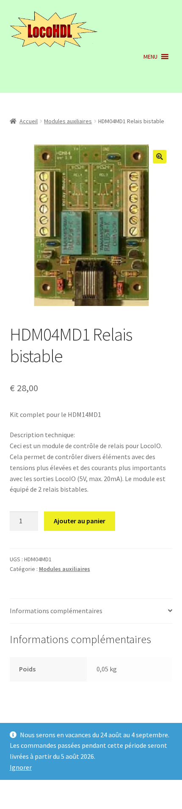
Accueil (28, 121)
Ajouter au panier (79, 521)
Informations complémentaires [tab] (56, 610)
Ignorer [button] (21, 767)
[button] (150, 56)
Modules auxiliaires (68, 121)
